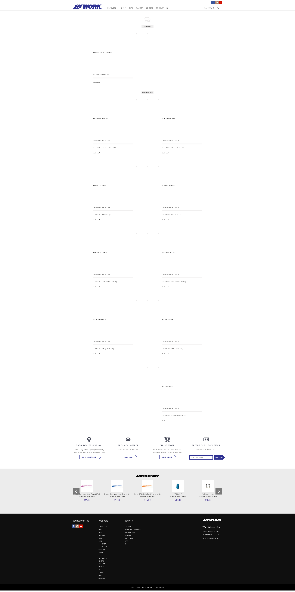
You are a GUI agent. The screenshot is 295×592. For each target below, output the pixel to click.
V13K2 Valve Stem (208, 494)
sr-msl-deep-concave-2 (100, 185)
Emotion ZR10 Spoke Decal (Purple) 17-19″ (86, 494)
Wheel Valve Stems (211, 496)
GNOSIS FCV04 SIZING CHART (102, 52)
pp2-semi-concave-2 (99, 319)
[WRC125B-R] (178, 481)
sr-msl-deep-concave (168, 185)
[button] (167, 8)
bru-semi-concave (167, 386)
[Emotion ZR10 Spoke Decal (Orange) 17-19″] (147, 481)
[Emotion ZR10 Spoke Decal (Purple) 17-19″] (87, 481)
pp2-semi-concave (168, 319)
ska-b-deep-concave (168, 252)
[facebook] (73, 526)
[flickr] (81, 526)
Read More (96, 82)
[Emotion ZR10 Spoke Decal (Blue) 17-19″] (117, 481)
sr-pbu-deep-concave (169, 118)
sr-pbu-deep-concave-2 (100, 118)
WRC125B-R (178, 494)
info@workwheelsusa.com (210, 538)
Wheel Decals (91, 496)
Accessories (82, 496)
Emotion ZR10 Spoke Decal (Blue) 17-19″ (117, 494)
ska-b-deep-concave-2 (100, 252)
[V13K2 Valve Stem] (208, 481)
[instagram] (77, 526)
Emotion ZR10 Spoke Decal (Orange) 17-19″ (147, 494)
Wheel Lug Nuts (181, 496)
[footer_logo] (212, 519)
